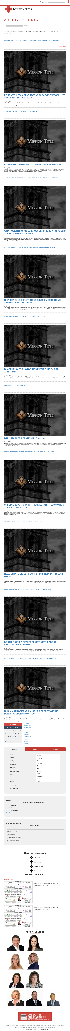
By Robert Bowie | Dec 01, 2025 (41, 909)
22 (11, 739)
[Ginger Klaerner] (34, 979)
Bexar (38, 768)
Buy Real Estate (15, 810)
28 (8, 742)
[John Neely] (53, 997)
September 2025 (27, 731)
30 (13, 742)
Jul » (27, 723)
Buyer (38, 773)
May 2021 (26, 738)
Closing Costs (41, 779)
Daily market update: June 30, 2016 (16, 385)
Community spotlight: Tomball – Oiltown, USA (21, 111)
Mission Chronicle (35, 874)
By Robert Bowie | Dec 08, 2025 (41, 885)
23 (13, 739)
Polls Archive (9, 813)
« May (23, 723)
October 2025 (27, 729)
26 (20, 739)
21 (8, 739)
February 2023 (27, 734)
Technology (13, 805)
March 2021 (26, 741)
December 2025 (27, 725)
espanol (44, 2)
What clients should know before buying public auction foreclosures (31, 178)
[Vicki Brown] (15, 997)
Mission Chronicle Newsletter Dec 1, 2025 (47, 907)
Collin (38, 781)
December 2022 (27, 736)
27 (5, 742)
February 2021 (27, 743)
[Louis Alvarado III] (15, 942)
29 (11, 742)
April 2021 (26, 739)
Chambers (40, 776)
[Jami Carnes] (15, 960)
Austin (38, 761)
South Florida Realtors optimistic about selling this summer (27, 589)
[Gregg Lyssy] (34, 997)
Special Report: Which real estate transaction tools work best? (29, 452)
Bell (38, 766)
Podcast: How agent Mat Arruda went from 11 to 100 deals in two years (31, 41)
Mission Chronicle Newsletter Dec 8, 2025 (47, 883)
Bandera (39, 763)
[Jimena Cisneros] (34, 942)
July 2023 (26, 732)
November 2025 (27, 727)
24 (15, 739)
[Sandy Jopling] (15, 979)
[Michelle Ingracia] (34, 960)
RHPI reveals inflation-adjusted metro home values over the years (30, 247)
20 (5, 739)
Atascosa (39, 758)
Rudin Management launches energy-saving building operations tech (30, 658)
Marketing (13, 807)
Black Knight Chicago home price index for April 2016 (24, 316)
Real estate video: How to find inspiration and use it (24, 521)
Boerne (39, 771)
